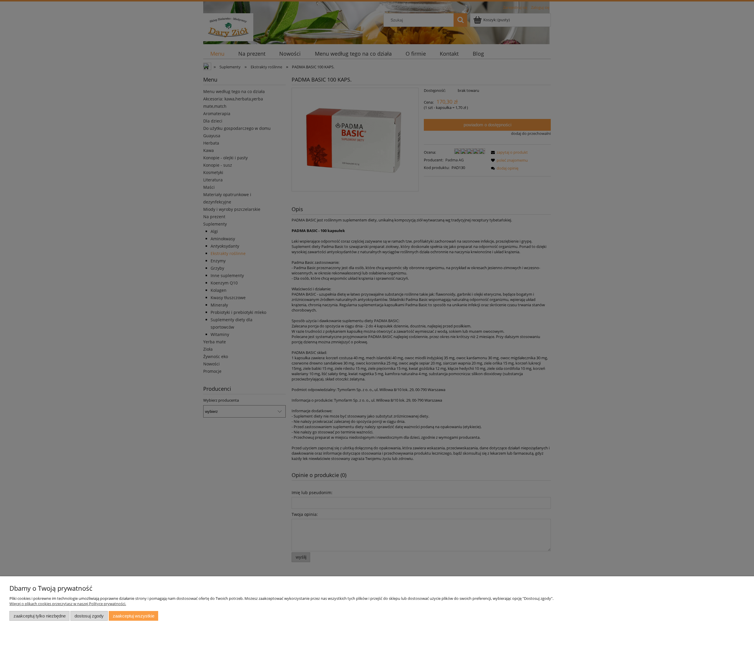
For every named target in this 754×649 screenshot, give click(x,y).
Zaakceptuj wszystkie (133, 615)
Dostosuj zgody (89, 615)
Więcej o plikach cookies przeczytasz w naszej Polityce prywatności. (67, 603)
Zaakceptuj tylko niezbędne (40, 615)
